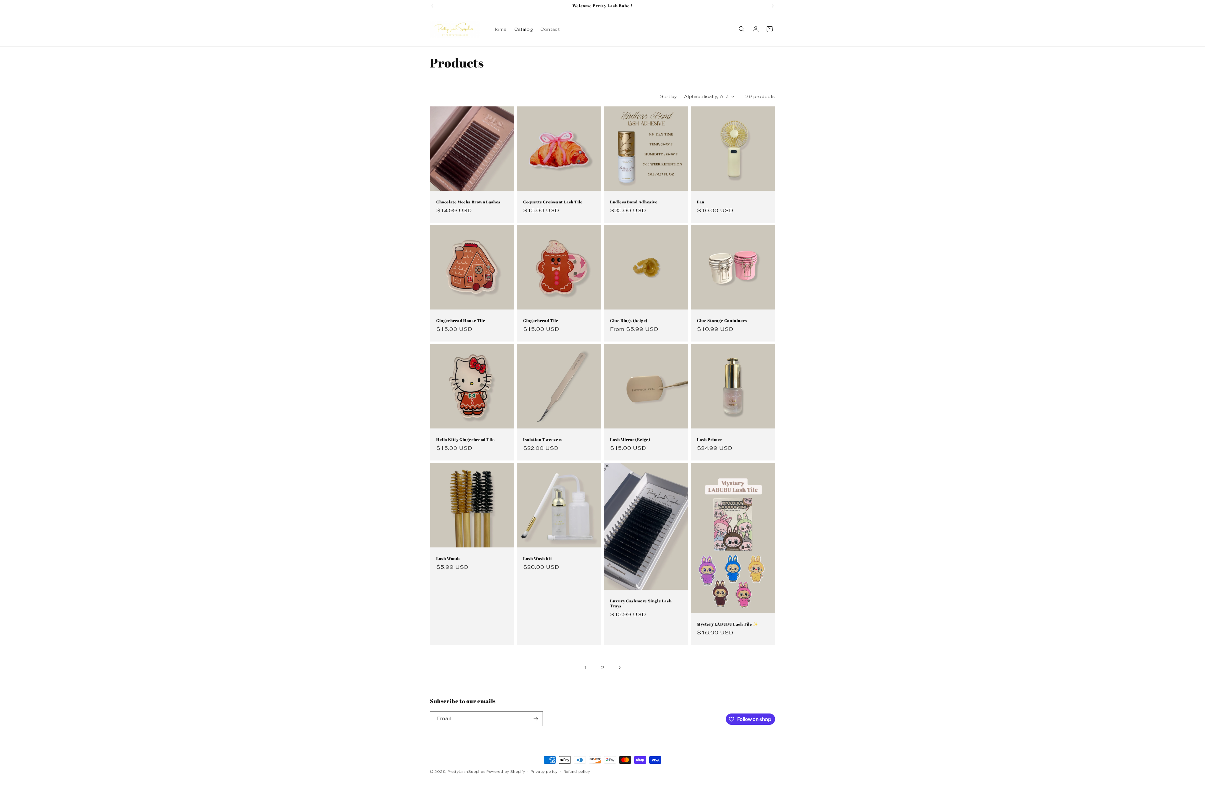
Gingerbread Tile (541, 320)
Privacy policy (544, 771)
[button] (742, 29)
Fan (700, 202)
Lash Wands (448, 558)
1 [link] (585, 667)
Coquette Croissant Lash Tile (553, 202)
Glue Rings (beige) (629, 320)
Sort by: (669, 96)
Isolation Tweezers (543, 439)
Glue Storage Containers (722, 320)
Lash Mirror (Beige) (630, 439)
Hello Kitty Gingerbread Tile (465, 439)
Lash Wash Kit (537, 558)
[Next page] (619, 668)
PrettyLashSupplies (466, 771)
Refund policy (577, 771)
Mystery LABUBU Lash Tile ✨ (727, 624)
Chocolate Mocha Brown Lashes (468, 202)
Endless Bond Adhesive (634, 202)
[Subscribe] (536, 718)
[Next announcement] (773, 6)
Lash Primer (709, 439)
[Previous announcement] (432, 6)
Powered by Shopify (505, 771)
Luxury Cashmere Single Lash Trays (641, 603)
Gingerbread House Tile (460, 320)
